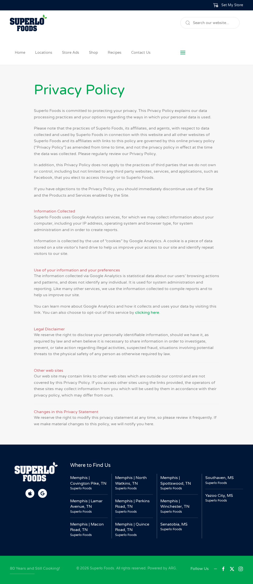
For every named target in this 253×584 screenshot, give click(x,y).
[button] (228, 5)
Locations (43, 52)
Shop (93, 52)
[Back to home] (28, 22)
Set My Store (232, 5)
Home (20, 52)
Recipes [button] (114, 52)
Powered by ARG (161, 568)
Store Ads (70, 52)
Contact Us (140, 52)
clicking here (147, 312)
